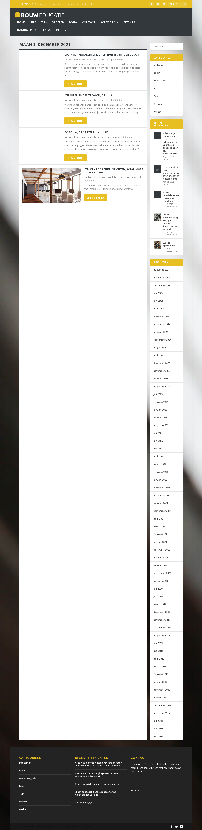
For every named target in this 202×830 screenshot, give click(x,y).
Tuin (44, 22)
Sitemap (129, 22)
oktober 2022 (161, 417)
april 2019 (159, 658)
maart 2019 (160, 666)
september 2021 (162, 510)
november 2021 (162, 495)
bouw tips (108, 22)
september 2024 (162, 339)
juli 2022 (158, 433)
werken (157, 111)
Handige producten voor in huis (41, 30)
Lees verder (75, 84)
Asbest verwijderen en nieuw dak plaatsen (171, 197)
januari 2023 (160, 409)
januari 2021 (160, 542)
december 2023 (162, 363)
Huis (33, 22)
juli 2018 (158, 720)
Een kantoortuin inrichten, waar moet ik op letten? (113, 171)
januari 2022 (160, 479)
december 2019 (162, 611)
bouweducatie (85, 59)
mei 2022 (158, 448)
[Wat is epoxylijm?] (157, 245)
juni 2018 (158, 728)
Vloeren (58, 22)
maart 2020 (160, 604)
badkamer (159, 65)
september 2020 (162, 573)
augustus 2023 (162, 386)
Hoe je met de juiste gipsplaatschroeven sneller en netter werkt (171, 173)
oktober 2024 (161, 331)
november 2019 (162, 619)
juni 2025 (158, 300)
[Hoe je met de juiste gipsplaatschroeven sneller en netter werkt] (157, 169)
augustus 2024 (162, 347)
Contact (89, 22)
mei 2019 (158, 650)
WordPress (86, 826)
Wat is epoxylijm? (169, 244)
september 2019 (162, 627)
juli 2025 (158, 293)
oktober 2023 (161, 378)
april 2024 (159, 355)
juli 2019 (158, 643)
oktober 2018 (161, 697)
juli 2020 (158, 588)
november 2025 (162, 277)
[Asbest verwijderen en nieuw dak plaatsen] (157, 194)
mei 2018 (158, 736)
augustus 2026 (162, 269)
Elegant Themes (45, 826)
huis (108, 59)
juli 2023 (158, 394)
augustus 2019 (162, 635)
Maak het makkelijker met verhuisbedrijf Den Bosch (101, 54)
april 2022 (159, 456)
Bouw (73, 22)
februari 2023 (161, 401)
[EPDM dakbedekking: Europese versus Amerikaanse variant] (157, 217)
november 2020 (162, 557)
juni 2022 (158, 440)
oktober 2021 (161, 503)
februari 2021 (161, 534)
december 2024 (162, 316)
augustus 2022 (162, 425)
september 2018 (162, 705)
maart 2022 (160, 464)
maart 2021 (160, 526)
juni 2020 (158, 596)
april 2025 (159, 308)
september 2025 (162, 285)
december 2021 (162, 487)
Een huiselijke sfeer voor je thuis (88, 95)
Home (21, 22)
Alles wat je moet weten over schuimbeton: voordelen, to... (65, 4)
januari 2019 (160, 681)
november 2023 (162, 370)
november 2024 (162, 324)
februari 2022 (161, 471)
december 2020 (162, 549)
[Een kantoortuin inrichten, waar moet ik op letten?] (51, 185)
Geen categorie (114, 137)
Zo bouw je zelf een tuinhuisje (86, 132)
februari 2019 (161, 674)
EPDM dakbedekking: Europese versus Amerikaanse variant (171, 222)
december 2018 (162, 689)
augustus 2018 (162, 713)
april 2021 (159, 518)
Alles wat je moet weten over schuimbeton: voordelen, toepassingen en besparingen (170, 143)
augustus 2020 (162, 580)
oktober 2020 (161, 565)
